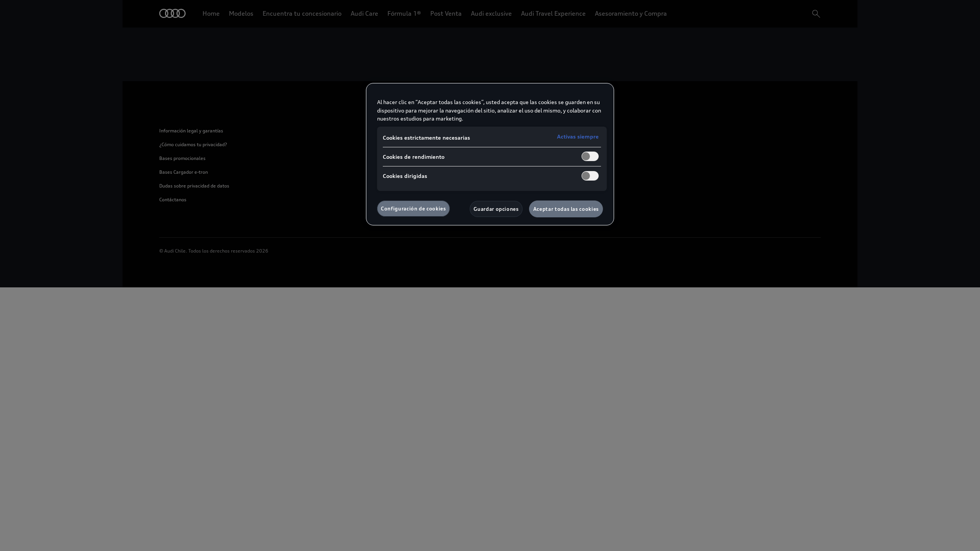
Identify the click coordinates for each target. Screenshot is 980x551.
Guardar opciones (496, 209)
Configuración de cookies (413, 208)
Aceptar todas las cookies (566, 209)
